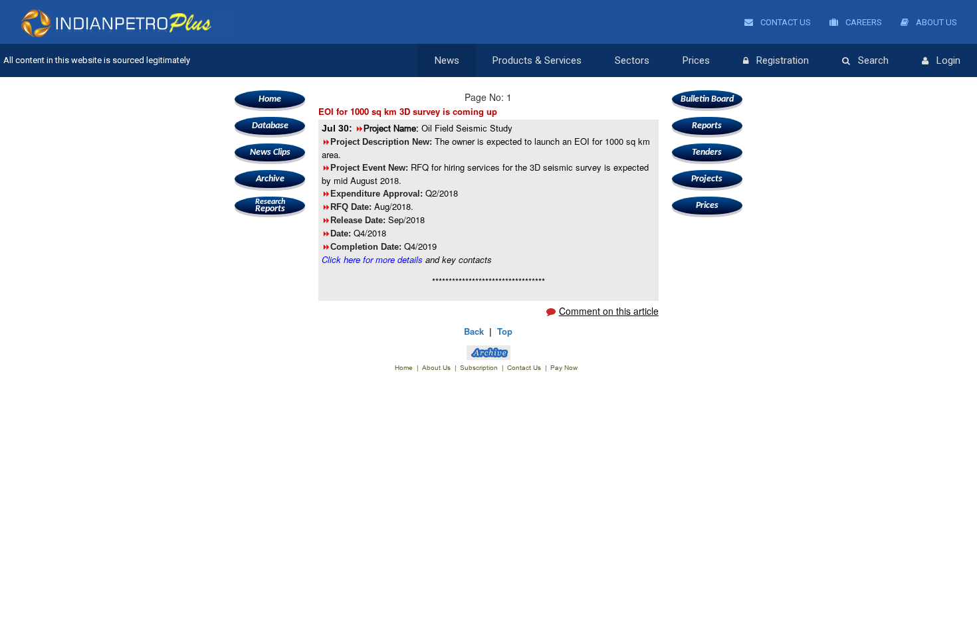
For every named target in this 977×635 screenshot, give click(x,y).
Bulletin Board (707, 99)
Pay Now (564, 367)
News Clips (270, 152)
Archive (270, 179)
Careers (862, 22)
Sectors (632, 60)
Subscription (479, 367)
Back (474, 331)
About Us (935, 22)
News (447, 60)
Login (948, 60)
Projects (706, 179)
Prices (696, 60)
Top (504, 331)
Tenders (707, 152)
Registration (782, 60)
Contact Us (784, 22)
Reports (270, 206)
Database (270, 126)
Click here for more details (372, 259)
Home (270, 99)
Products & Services (537, 60)
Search (873, 60)
